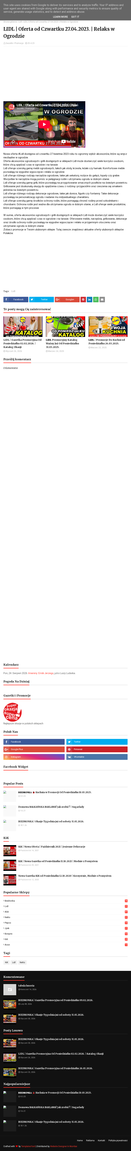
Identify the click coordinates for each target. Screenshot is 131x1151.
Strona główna (10, 22)
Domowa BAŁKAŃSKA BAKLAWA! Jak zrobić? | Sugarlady (51, 806)
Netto (66, 917)
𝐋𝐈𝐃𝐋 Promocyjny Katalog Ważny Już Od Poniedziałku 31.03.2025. (62, 343)
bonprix (66, 933)
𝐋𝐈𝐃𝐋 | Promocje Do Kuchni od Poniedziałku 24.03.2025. (107, 341)
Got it (75, 16)
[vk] (97, 757)
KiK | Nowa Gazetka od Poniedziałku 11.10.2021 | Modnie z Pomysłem (58, 861)
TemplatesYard (28, 1146)
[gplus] (34, 749)
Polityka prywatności (118, 1140)
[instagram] (34, 757)
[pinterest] (97, 749)
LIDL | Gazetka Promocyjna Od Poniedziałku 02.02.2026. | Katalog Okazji (22, 343)
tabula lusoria (26, 985)
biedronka (66, 900)
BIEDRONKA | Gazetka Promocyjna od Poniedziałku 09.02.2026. (55, 1000)
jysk (66, 928)
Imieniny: (41, 673)
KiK (66, 939)
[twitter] (97, 742)
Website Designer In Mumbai (63, 1146)
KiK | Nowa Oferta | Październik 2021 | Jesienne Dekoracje (51, 846)
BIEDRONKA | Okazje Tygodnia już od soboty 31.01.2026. (51, 821)
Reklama (90, 1140)
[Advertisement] (65, 74)
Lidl (20, 22)
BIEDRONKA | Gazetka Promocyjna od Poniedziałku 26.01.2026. (55, 1068)
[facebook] (34, 742)
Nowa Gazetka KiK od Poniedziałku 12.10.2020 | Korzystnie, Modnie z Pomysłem (64, 875)
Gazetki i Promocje (15, 43)
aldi (66, 911)
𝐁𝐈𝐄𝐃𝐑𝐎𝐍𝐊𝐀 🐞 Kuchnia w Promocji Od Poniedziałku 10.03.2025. (55, 792)
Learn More (60, 16)
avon (66, 944)
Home (80, 1140)
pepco (66, 922)
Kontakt (101, 1140)
